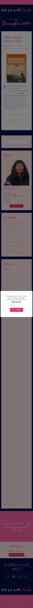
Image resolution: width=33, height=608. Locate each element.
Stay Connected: (16, 302)
